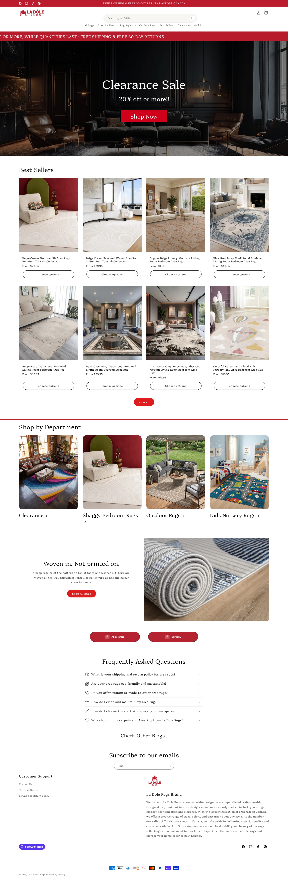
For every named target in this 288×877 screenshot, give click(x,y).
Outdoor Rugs (163, 515)
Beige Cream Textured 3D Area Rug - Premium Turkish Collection (46, 260)
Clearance (31, 515)
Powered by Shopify (56, 874)
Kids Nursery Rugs (232, 515)
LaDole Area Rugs (36, 874)
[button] (266, 13)
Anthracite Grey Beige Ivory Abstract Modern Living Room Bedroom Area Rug (175, 369)
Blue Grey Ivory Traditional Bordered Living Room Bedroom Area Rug (238, 260)
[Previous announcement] (95, 3)
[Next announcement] (192, 3)
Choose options (48, 274)
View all (144, 402)
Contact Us (25, 784)
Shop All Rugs (81, 593)
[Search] (192, 18)
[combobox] (147, 18)
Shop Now (144, 116)
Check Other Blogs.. (144, 735)
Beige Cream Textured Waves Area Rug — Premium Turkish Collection (112, 260)
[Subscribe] (170, 766)
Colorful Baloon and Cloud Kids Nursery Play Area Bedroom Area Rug (238, 368)
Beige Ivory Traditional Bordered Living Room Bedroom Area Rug (44, 368)
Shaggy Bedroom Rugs (110, 515)
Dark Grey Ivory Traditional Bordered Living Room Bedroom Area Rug (111, 368)
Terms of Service (29, 789)
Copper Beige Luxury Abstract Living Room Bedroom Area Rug (175, 260)
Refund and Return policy (34, 795)
